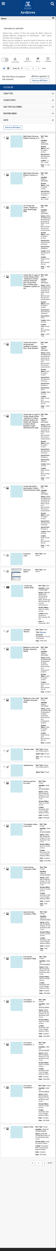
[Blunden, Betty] (17, 754)
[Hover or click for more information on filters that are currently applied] (48, 76)
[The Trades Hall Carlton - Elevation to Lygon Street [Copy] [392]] (16, 211)
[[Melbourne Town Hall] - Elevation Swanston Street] (16, 703)
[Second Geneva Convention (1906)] (16, 917)
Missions (43, 632)
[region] (28, 108)
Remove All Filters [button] (40, 80)
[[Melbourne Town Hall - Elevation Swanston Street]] (16, 652)
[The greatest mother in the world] (16, 829)
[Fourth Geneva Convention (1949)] (16, 872)
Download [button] (15, 60)
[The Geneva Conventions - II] (16, 1048)
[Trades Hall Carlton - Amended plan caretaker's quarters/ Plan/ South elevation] (16, 348)
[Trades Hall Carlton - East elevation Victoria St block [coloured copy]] (16, 491)
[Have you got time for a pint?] (16, 786)
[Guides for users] (16, 559)
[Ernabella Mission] (17, 635)
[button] (27, 59)
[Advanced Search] (16, 575)
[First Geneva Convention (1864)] (16, 962)
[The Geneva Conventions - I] (16, 1091)
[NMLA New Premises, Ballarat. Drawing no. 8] (16, 141)
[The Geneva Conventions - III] (16, 1005)
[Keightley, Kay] (17, 770)
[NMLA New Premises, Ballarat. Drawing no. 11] (16, 178)
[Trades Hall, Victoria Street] (17, 591)
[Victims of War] (16, 1132)
